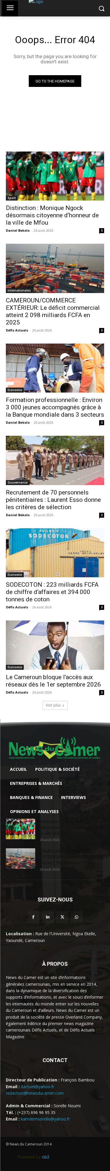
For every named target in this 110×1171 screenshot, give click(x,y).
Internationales (19, 290)
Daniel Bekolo (18, 230)
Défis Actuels (17, 330)
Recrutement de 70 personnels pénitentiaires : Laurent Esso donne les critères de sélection (53, 500)
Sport (12, 198)
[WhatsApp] (76, 917)
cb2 (45, 1156)
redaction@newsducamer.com (35, 1093)
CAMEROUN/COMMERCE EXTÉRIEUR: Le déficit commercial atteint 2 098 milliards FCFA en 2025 (53, 311)
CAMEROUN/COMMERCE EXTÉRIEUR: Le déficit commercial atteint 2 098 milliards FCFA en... (71, 857)
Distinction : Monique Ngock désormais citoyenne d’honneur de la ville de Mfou (52, 215)
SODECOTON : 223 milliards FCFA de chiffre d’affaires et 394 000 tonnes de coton (52, 592)
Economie (15, 390)
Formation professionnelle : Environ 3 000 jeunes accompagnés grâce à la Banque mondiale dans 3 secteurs (55, 407)
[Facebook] (33, 917)
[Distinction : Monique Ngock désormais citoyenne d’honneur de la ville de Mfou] (55, 176)
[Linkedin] (47, 917)
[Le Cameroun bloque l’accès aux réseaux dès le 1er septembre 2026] (55, 645)
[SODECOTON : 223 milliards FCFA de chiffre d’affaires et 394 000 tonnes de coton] (55, 553)
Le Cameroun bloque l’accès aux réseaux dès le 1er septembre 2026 (53, 681)
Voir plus (53, 705)
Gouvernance (18, 482)
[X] (62, 917)
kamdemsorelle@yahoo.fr (45, 1119)
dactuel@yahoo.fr (37, 1086)
